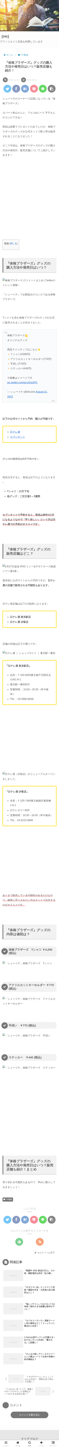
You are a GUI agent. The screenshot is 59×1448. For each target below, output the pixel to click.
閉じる (13, 243)
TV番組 (9, 1199)
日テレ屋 (15, 432)
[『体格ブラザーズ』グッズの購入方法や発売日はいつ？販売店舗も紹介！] (25, 89)
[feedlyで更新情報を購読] (19, 1242)
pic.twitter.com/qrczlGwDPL (22, 382)
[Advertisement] (29, 201)
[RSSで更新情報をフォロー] (40, 1242)
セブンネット (17, 437)
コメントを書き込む (29, 1414)
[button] (52, 724)
